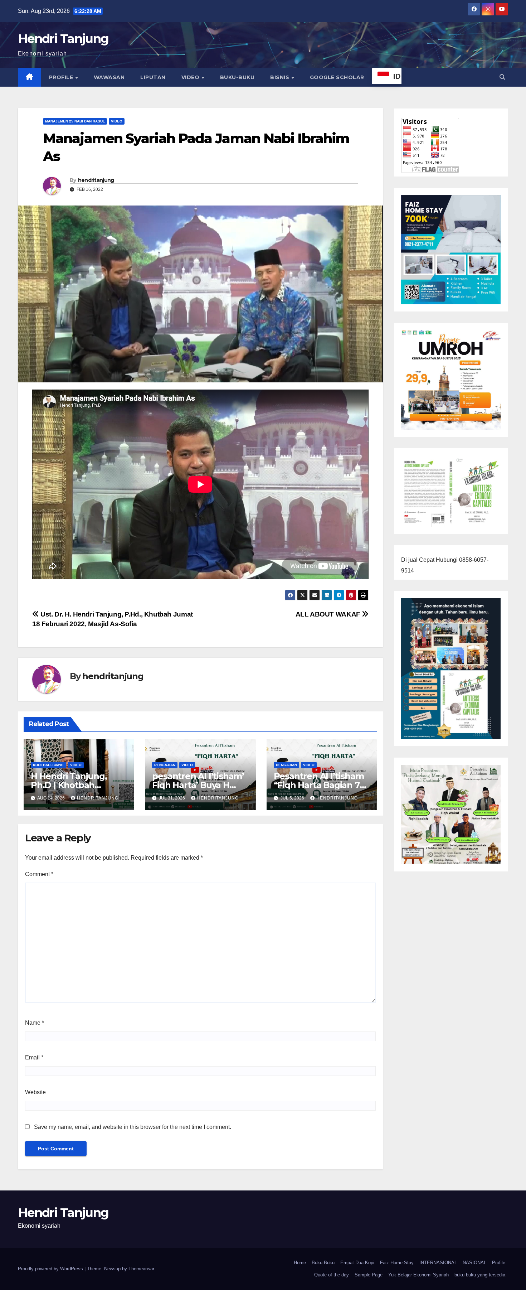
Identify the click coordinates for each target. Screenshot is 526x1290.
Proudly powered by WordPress (51, 1268)
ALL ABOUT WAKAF (329, 614)
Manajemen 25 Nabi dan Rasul (75, 121)
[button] (502, 77)
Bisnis (280, 77)
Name (34, 1023)
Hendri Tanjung (63, 38)
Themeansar (141, 1268)
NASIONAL (474, 1262)
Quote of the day (331, 1274)
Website (35, 1092)
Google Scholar (337, 77)
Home (300, 1262)
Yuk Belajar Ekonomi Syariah (418, 1274)
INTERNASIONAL (438, 1262)
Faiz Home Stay (397, 1262)
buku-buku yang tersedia (479, 1274)
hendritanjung (96, 180)
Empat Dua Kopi (357, 1262)
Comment (39, 874)
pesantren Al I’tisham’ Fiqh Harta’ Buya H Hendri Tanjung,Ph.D (198, 785)
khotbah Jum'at (48, 765)
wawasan (109, 77)
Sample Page (369, 1274)
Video (191, 77)
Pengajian (164, 765)
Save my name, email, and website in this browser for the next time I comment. (132, 1127)
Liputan (153, 77)
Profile (62, 77)
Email (34, 1057)
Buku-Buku (237, 77)
